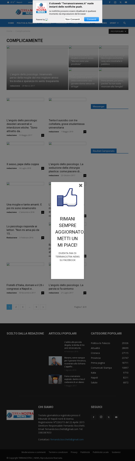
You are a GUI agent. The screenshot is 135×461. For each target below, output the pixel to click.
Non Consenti (73, 19)
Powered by (40, 19)
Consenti (91, 19)
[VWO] (48, 19)
